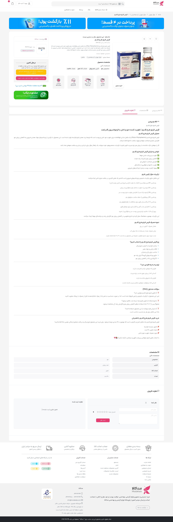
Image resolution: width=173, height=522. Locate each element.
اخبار (117, 465)
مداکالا (36, 39)
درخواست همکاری (80, 477)
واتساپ (45, 468)
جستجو (116, 462)
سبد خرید (82, 471)
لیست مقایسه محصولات (111, 471)
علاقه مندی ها (81, 474)
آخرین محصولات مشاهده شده (109, 468)
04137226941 (77, 494)
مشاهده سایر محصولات (27, 50)
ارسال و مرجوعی (146, 468)
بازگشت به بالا (142, 508)
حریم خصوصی (146, 471)
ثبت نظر (102, 420)
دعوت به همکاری (146, 465)
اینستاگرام (44, 463)
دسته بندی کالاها (100, 10)
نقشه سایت (147, 462)
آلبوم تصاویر (118, 86)
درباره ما (148, 477)
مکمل (83, 57)
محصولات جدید (113, 474)
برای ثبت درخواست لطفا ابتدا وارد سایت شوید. (31, 78)
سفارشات (82, 465)
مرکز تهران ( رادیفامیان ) (94, 57)
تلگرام (33, 463)
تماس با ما (148, 480)
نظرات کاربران (129, 111)
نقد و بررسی (156, 111)
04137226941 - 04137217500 (73, 497)
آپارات (33, 468)
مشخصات (142, 111)
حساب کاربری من (80, 462)
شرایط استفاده (147, 474)
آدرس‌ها (83, 468)
